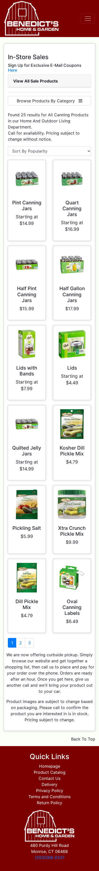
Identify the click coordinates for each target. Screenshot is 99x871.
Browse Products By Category (48, 100)
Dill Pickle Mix (26, 604)
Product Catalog (49, 772)
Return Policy (49, 802)
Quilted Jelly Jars (26, 451)
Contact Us (49, 778)
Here (12, 70)
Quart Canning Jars (71, 208)
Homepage (49, 766)
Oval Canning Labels (71, 607)
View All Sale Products (35, 81)
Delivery (49, 784)
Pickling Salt (26, 528)
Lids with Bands (26, 371)
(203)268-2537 (49, 857)
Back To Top (83, 739)
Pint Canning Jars (26, 205)
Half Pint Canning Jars (27, 294)
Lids (72, 368)
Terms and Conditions (49, 796)
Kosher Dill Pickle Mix (72, 451)
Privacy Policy (49, 790)
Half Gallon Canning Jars (72, 294)
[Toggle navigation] (88, 18)
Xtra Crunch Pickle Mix (72, 531)
